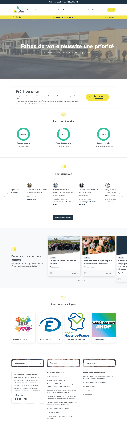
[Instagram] (19, 17)
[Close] (124, 2)
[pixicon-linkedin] (25, 398)
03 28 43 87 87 (111, 17)
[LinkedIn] (16, 17)
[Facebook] (13, 17)
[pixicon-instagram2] (21, 398)
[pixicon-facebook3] (16, 398)
